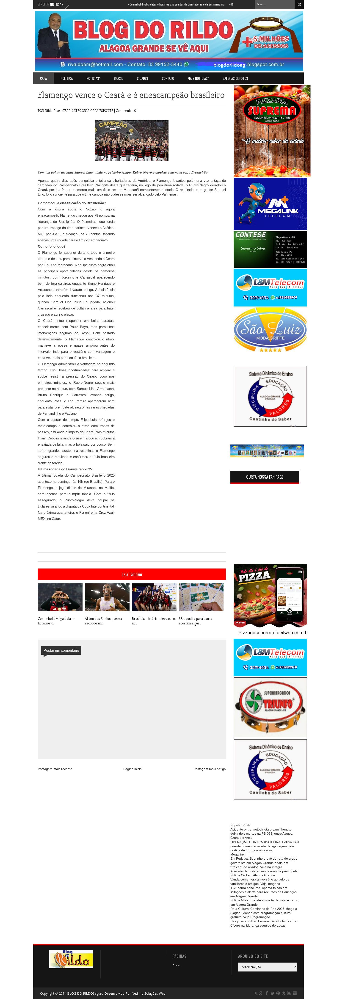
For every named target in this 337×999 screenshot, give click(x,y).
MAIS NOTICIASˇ (198, 78)
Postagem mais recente (55, 769)
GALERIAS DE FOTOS (235, 78)
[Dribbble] (283, 993)
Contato (168, 78)
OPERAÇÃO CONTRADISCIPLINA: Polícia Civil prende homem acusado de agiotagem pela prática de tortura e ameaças (264, 846)
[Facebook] (267, 993)
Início (176, 965)
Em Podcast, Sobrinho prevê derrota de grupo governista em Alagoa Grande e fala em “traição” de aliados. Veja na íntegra (263, 863)
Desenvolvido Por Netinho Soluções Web (135, 993)
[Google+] (261, 993)
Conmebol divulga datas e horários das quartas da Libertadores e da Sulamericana (159, 4)
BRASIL (118, 78)
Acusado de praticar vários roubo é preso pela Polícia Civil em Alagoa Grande (264, 873)
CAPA (94, 110)
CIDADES (142, 78)
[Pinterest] (278, 993)
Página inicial (132, 769)
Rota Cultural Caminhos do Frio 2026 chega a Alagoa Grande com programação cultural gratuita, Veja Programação (263, 913)
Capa (43, 78)
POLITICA (67, 78)
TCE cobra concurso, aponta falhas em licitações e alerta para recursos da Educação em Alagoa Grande (263, 892)
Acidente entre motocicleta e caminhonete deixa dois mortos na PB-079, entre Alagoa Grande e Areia (261, 833)
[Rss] (256, 993)
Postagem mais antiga (209, 769)
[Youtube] (289, 993)
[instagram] (294, 993)
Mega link (237, 854)
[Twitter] (272, 993)
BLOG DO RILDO (80, 993)
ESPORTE (106, 110)
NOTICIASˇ (93, 78)
